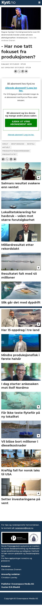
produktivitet (9, 154)
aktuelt (6, 147)
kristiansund (17, 144)
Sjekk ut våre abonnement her (21, 122)
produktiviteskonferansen (16, 151)
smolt (5, 144)
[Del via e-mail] (26, 71)
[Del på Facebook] (15, 71)
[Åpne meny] (39, 2)
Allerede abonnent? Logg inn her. (21, 135)
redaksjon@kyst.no (24, 528)
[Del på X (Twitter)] (19, 71)
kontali (31, 144)
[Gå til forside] (18, 3)
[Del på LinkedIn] (22, 71)
